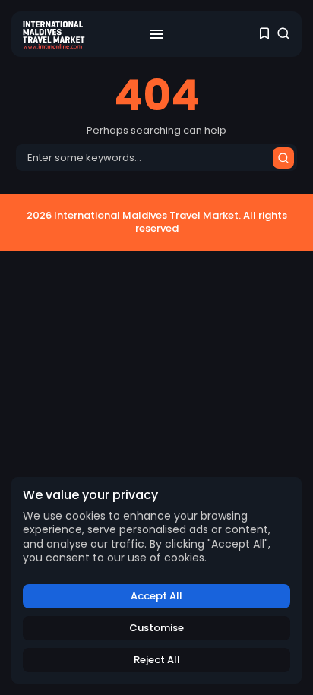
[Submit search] (283, 158)
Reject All (157, 659)
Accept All (156, 596)
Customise (156, 628)
